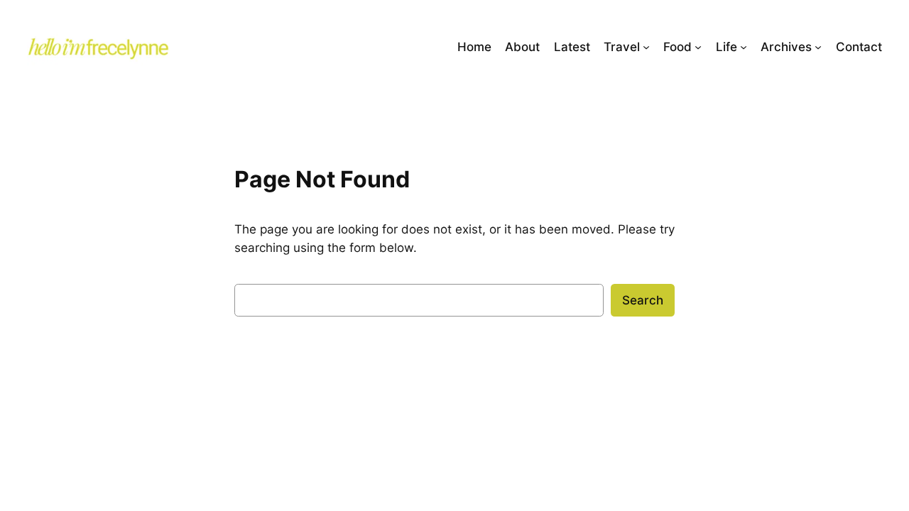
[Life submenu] (743, 46)
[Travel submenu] (646, 46)
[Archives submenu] (818, 46)
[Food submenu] (698, 46)
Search (642, 300)
